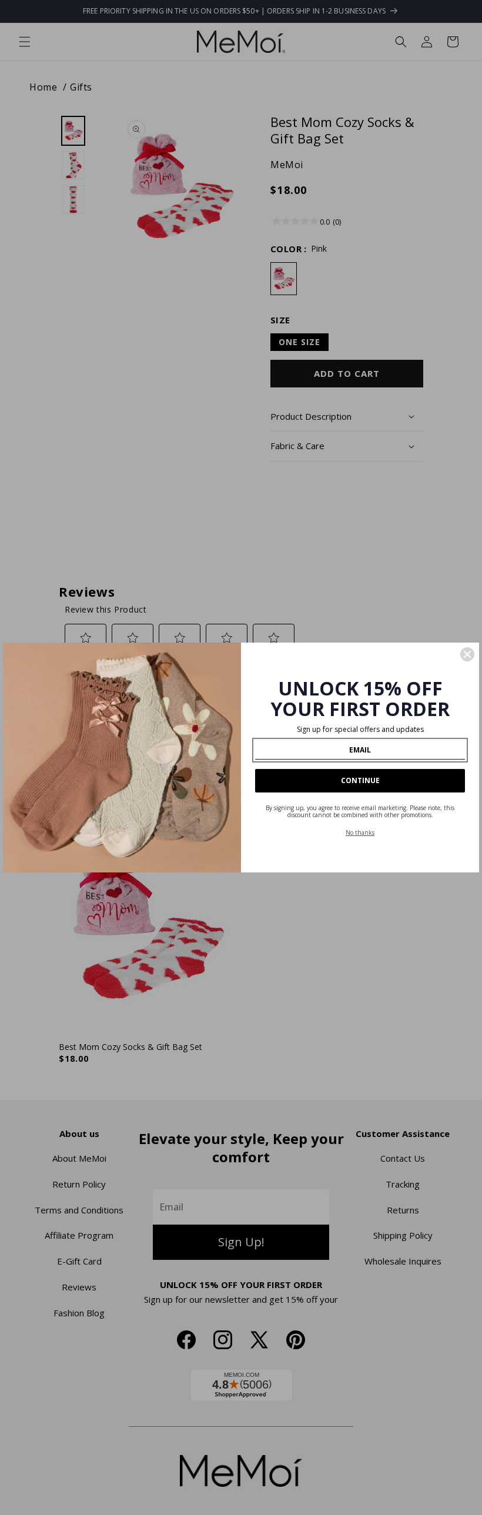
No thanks (360, 832)
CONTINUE (360, 780)
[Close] (467, 654)
